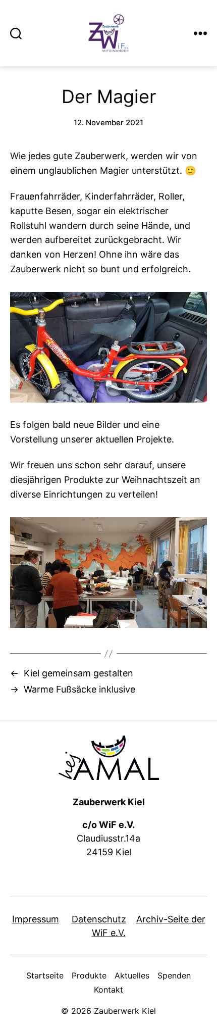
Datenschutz (99, 919)
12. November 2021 (108, 122)
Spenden (174, 975)
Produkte (89, 975)
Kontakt (108, 990)
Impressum (35, 919)
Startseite (45, 975)
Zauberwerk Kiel (125, 1011)
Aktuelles (132, 975)
